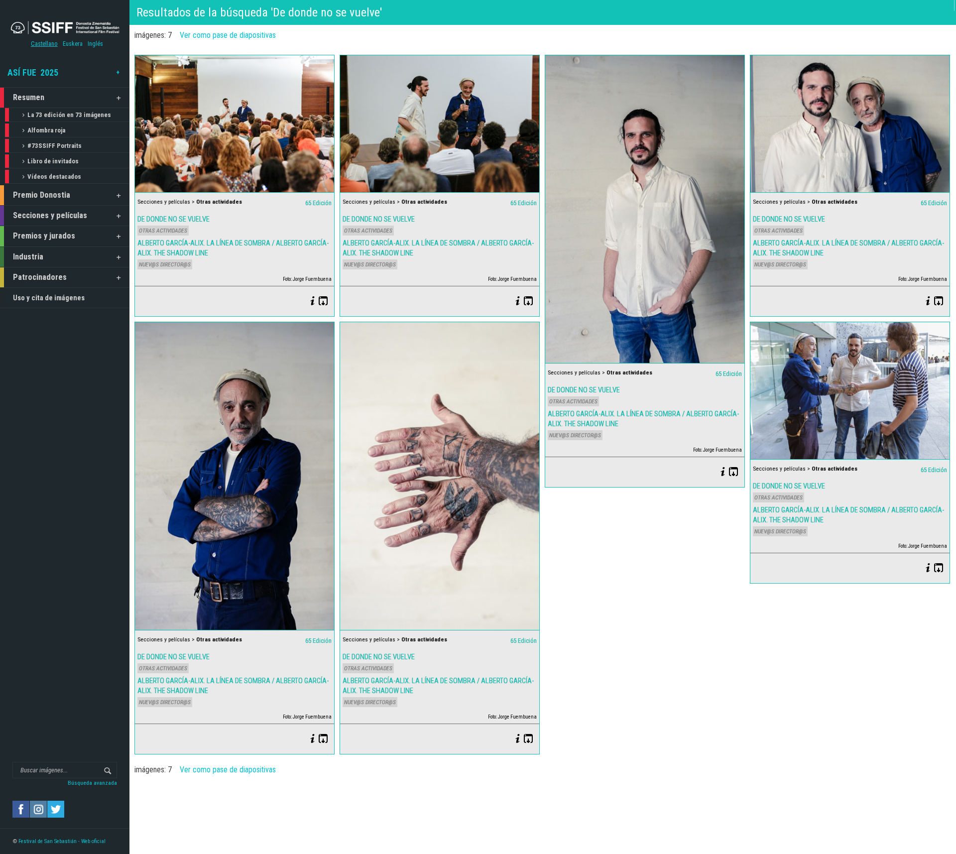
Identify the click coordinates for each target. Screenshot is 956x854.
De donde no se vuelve (173, 219)
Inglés (95, 43)
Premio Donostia (41, 195)
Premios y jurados (44, 236)
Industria (28, 256)
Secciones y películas (50, 215)
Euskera (73, 43)
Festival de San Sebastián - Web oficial (62, 841)
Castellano (44, 43)
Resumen (28, 97)
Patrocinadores (40, 277)
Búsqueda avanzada (92, 782)
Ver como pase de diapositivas (228, 35)
